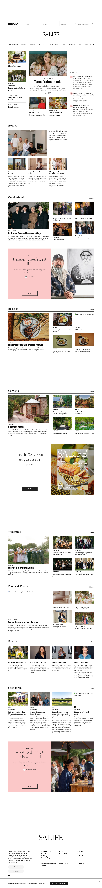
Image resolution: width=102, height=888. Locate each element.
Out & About (42, 45)
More (91, 198)
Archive (43, 866)
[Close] (99, 881)
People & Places (53, 45)
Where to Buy (45, 858)
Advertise (80, 864)
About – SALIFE (64, 864)
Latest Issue (32, 45)
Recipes (64, 45)
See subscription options (58, 883)
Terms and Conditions (48, 864)
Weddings (72, 45)
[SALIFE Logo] (51, 34)
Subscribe (88, 45)
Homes (80, 45)
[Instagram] (11, 875)
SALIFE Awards (13, 45)
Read (29, 293)
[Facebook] (9, 875)
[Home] (16, 24)
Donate (16, 871)
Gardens (23, 45)
